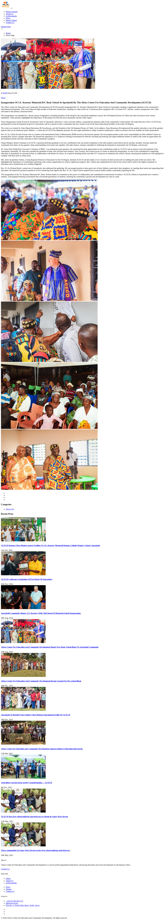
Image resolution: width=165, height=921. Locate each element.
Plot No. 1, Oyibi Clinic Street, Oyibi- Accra (22, 905)
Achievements (11, 16)
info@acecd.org (12, 903)
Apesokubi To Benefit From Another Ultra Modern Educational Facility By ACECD (35, 715)
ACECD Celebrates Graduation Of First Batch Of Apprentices (26, 579)
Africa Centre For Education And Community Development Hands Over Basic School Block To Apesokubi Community (50, 647)
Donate (8, 889)
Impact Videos (11, 20)
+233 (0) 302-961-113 (14, 901)
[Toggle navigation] (12, 8)
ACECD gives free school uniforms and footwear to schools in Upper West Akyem (34, 817)
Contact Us (10, 23)
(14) (12, 509)
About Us (9, 14)
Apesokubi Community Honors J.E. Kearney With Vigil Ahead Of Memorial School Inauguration (41, 613)
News (8, 18)
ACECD (5, 93)
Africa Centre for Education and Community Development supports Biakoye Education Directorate (42, 749)
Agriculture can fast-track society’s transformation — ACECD (26, 783)
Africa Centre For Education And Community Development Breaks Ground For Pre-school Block (41, 681)
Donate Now (6, 27)
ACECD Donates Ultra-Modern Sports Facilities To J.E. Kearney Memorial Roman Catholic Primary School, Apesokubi (50, 545)
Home (12, 12)
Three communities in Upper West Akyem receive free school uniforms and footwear (35, 850)
